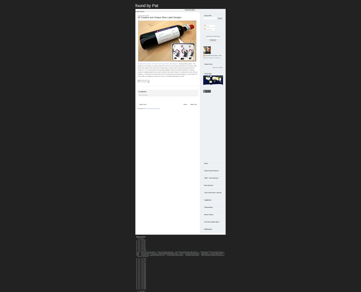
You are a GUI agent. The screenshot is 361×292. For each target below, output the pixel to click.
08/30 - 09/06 (141, 244)
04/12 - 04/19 (141, 273)
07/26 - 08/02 (141, 249)
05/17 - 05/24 (141, 267)
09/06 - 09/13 (141, 242)
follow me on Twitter (218, 67)
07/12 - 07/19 (141, 258)
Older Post (193, 104)
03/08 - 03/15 (141, 278)
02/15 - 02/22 (141, 282)
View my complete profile (212, 58)
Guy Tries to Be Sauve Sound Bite (149, 253)
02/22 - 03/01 (141, 281)
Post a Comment (143, 95)
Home (185, 104)
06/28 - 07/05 (141, 260)
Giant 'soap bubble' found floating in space (168, 253)
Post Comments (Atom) (153, 108)
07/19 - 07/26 (141, 250)
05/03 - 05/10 (141, 269)
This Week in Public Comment (192, 254)
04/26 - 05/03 (141, 271)
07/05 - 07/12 (141, 259)
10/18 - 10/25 (141, 240)
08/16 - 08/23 (141, 246)
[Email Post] (148, 81)
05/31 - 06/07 (141, 265)
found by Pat (146, 5)
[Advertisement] (160, 99)
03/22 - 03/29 (141, 276)
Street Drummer (145, 254)
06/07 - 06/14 (141, 264)
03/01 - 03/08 (141, 280)
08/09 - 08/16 (141, 247)
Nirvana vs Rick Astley (143, 256)
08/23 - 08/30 (141, 245)
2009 (140, 239)
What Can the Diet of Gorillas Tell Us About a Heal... (213, 255)
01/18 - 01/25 (141, 286)
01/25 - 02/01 (141, 285)
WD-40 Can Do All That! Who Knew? (165, 251)
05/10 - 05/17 (141, 268)
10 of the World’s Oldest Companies (175, 255)
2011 (140, 238)
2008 (140, 291)
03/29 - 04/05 (141, 275)
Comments (209, 29)
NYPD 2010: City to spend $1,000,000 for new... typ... (153, 255)
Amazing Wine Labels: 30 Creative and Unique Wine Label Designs (158, 64)
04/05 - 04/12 (141, 274)
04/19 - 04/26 (141, 272)
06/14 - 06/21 (141, 263)
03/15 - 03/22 (141, 277)
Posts (207, 26)
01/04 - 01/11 (141, 289)
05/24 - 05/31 (141, 266)
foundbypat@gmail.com (213, 55)
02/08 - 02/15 (141, 283)
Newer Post (142, 104)
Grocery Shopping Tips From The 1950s (145, 251)
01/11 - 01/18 (141, 287)
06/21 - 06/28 (141, 262)
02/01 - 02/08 (141, 284)
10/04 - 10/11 (141, 241)
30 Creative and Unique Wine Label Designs (159, 17)
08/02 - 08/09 (141, 248)
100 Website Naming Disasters (192, 255)
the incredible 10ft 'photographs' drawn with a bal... (186, 251)
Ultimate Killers (205, 253)
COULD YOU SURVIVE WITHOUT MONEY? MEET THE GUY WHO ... (167, 254)
